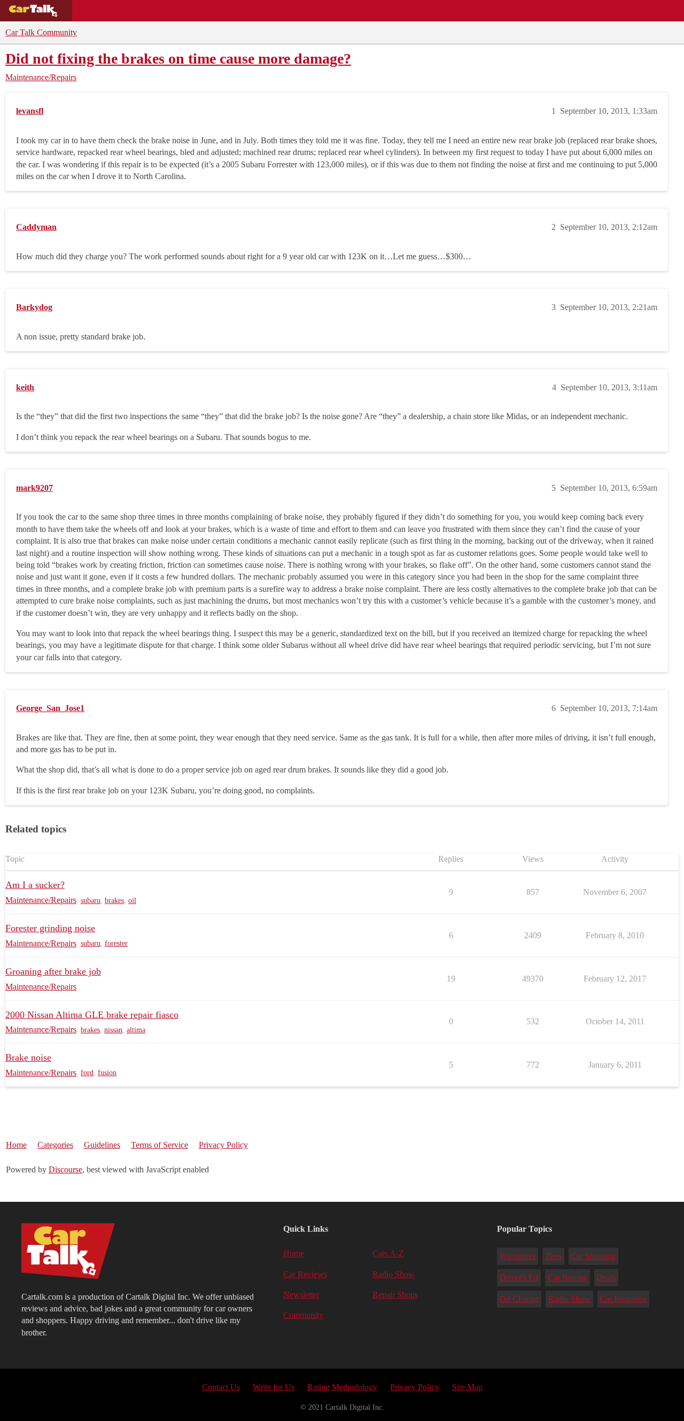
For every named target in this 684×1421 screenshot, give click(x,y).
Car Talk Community (41, 32)
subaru (90, 901)
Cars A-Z (415, 10)
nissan (113, 1030)
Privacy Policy (223, 1144)
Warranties (517, 1256)
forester (116, 943)
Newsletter (301, 1294)
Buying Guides (110, 10)
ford (87, 1073)
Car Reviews (223, 10)
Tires (553, 1256)
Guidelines (102, 1144)
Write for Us (273, 1387)
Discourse (65, 1169)
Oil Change (519, 1298)
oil (132, 901)
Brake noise (28, 1057)
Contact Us (221, 1387)
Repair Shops (292, 10)
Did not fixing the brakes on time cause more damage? (178, 58)
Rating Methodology (342, 1387)
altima (136, 1030)
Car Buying (567, 1277)
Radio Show (393, 1274)
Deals (169, 10)
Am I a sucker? (35, 884)
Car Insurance (623, 1298)
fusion (107, 1073)
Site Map (467, 1387)
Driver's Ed (519, 1277)
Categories (55, 1144)
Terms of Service (159, 1144)
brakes (114, 901)
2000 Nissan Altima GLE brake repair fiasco (91, 1014)
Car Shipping (593, 1256)
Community (358, 10)
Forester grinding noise (50, 928)
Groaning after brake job (53, 971)
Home (16, 1144)
